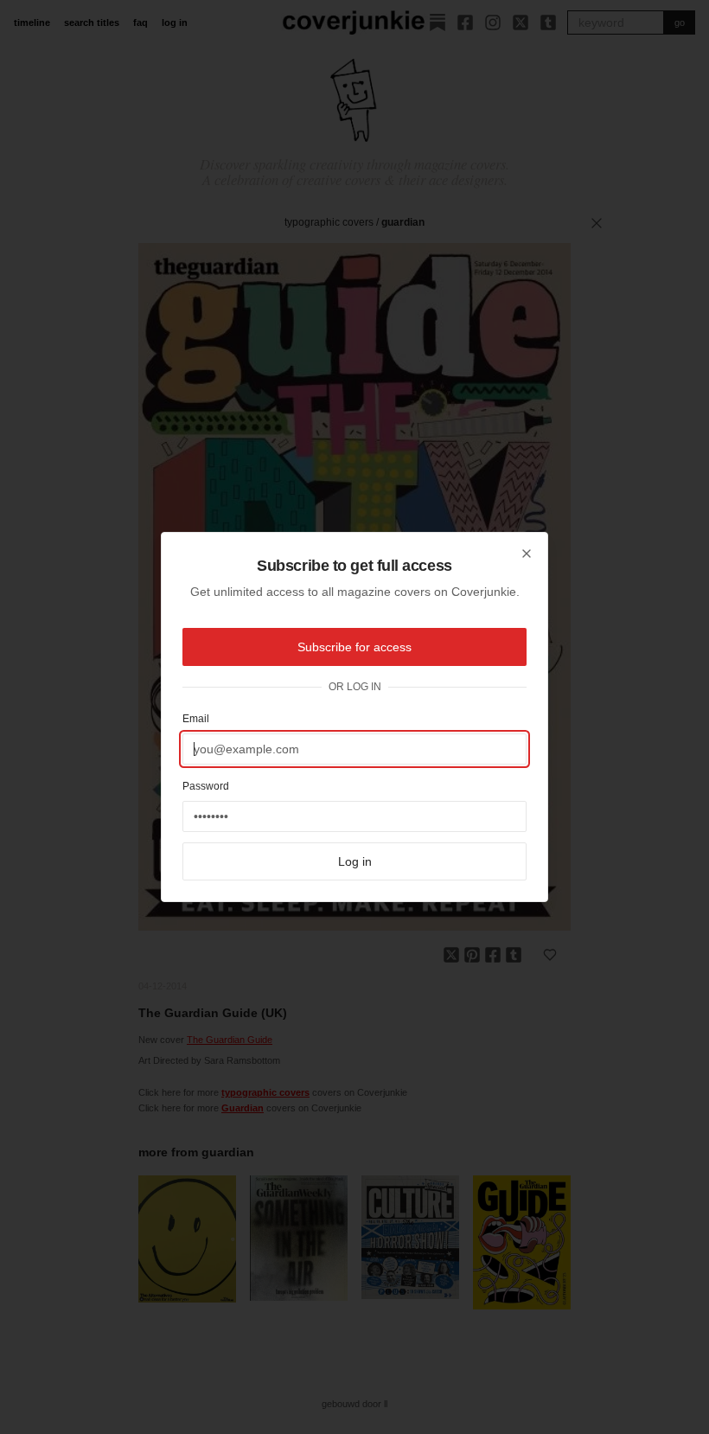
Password (205, 786)
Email (195, 719)
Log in (355, 861)
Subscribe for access (354, 647)
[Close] (526, 553)
